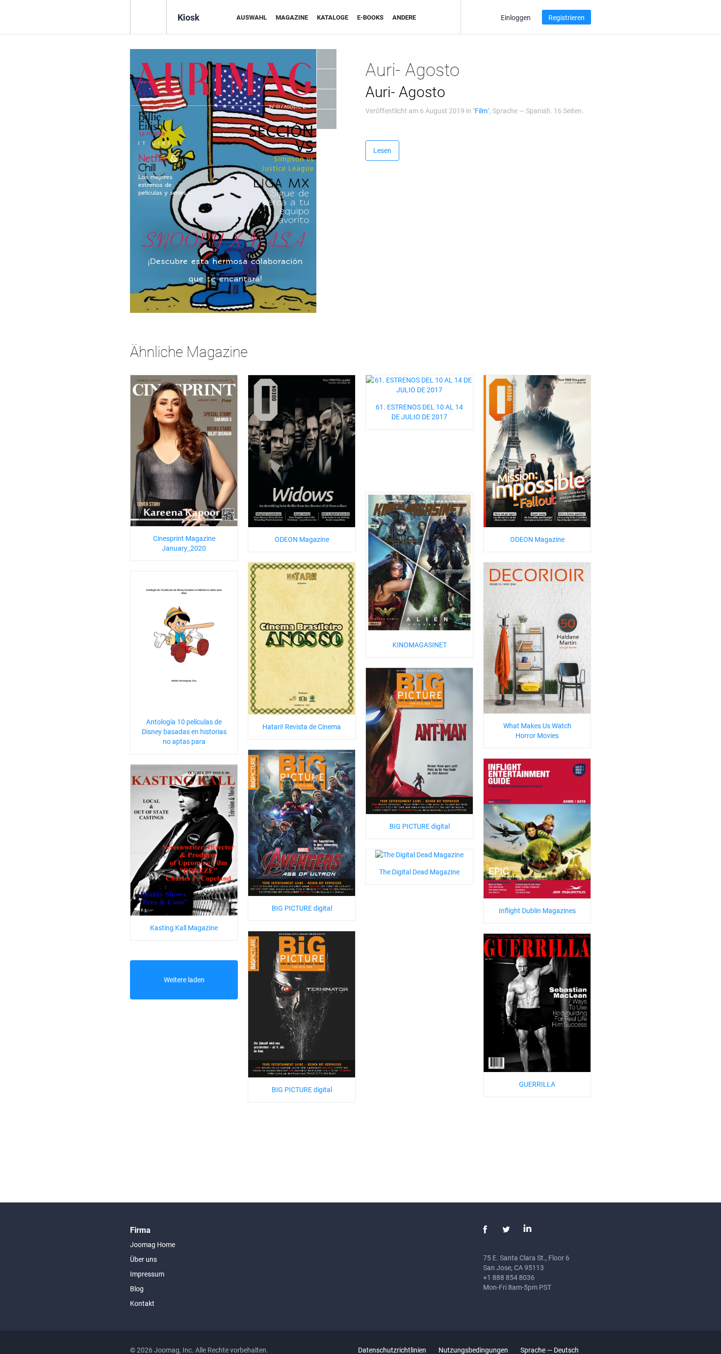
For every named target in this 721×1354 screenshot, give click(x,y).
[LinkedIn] (527, 1229)
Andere (404, 17)
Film (481, 110)
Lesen (382, 150)
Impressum (147, 1273)
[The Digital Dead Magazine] (419, 854)
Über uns (143, 1259)
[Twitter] (506, 1229)
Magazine (292, 17)
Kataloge (332, 17)
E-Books (370, 17)
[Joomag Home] (148, 16)
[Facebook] (485, 1229)
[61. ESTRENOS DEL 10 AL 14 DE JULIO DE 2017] (419, 383)
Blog (137, 1288)
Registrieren (566, 17)
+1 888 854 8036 (509, 1277)
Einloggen (516, 17)
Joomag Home (152, 1244)
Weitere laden (184, 979)
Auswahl (251, 17)
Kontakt (142, 1303)
